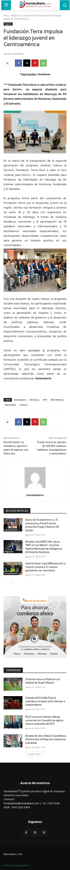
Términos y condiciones (16, 865)
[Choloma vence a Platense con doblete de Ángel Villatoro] (13, 684)
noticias (23, 404)
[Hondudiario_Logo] (35, 4)
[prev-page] (6, 581)
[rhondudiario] (35, 477)
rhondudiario (35, 495)
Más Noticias (57, 399)
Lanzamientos (11, 530)
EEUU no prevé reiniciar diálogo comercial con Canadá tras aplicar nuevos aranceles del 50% (44, 720)
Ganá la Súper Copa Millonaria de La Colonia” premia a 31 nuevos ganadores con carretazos (45, 567)
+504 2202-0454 (20, 807)
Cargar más (34, 754)
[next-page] (11, 581)
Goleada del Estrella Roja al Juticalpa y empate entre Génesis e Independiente (45, 701)
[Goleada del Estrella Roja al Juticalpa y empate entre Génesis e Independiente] (13, 702)
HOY (45, 399)
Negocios (16, 15)
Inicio (6, 15)
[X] (26, 63)
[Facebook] (18, 63)
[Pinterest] (35, 63)
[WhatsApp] (43, 63)
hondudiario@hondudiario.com (21, 803)
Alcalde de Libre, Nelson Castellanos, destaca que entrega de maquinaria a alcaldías (45, 739)
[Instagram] (34, 832)
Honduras (34, 399)
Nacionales (10, 404)
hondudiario (20, 399)
